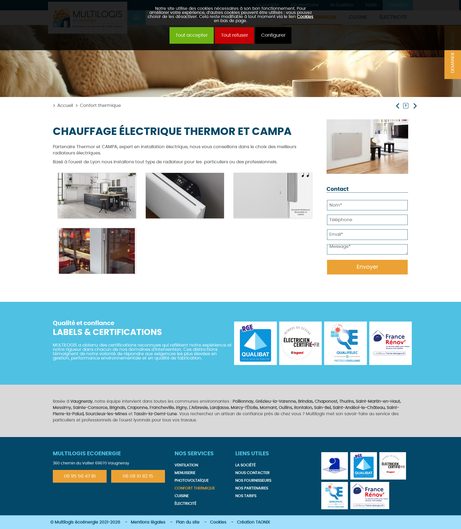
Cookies (305, 17)
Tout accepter (192, 35)
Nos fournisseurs (253, 480)
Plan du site (188, 522)
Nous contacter (252, 473)
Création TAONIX (253, 522)
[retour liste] (407, 105)
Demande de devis (452, 52)
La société (245, 465)
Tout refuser (234, 35)
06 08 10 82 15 (138, 476)
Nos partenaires (251, 488)
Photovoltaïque (192, 480)
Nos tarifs (245, 496)
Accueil (65, 105)
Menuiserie (185, 473)
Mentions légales (148, 522)
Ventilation (186, 465)
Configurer (273, 35)
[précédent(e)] (399, 105)
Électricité (185, 503)
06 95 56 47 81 (80, 476)
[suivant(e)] (414, 105)
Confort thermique (100, 105)
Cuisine (182, 496)
